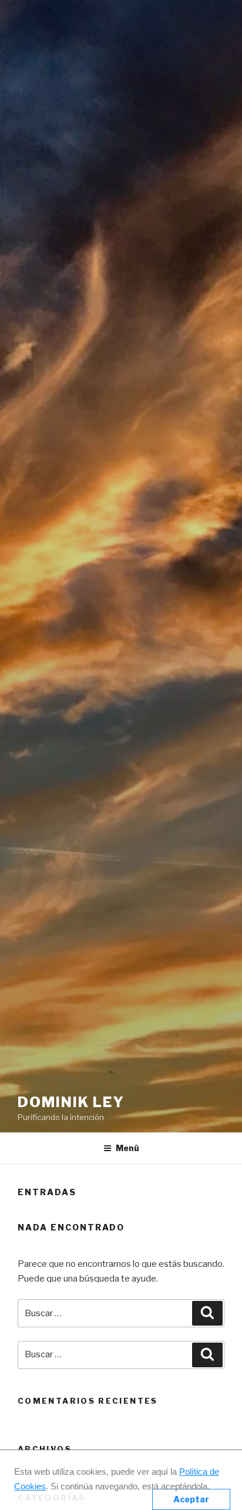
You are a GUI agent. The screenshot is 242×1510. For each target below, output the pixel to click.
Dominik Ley (71, 1102)
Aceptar (191, 1499)
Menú (127, 1148)
